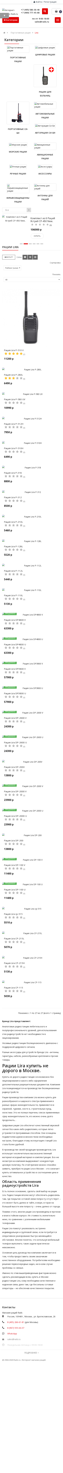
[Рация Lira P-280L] (31, 370)
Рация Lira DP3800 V (15, 668)
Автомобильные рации (45, 115)
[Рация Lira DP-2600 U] (31, 737)
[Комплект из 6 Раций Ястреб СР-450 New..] (15, 218)
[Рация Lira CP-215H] (31, 958)
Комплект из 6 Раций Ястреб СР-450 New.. (42, 220)
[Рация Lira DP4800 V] (31, 615)
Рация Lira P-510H (13, 448)
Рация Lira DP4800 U (15, 644)
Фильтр (9, 257)
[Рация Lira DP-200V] (31, 762)
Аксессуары (45, 173)
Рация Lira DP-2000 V (15, 791)
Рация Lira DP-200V (14, 766)
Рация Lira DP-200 (13, 840)
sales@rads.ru (14, 1339)
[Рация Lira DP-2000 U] (31, 811)
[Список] (30, 257)
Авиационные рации (45, 156)
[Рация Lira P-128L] (31, 541)
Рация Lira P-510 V (14, 350)
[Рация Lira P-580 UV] (31, 394)
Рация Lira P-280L (13, 374)
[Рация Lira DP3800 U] (31, 688)
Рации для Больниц (45, 93)
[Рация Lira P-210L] (31, 517)
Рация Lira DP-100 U (14, 889)
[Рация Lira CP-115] (31, 982)
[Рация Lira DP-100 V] (31, 860)
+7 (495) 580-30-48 (30, 9)
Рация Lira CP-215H (14, 963)
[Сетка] (25, 257)
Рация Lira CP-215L (14, 938)
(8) (24, 379)
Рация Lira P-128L (13, 546)
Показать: (56, 274)
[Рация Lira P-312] (31, 492)
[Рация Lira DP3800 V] (31, 664)
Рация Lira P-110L (13, 595)
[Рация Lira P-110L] (31, 590)
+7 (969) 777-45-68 (30, 12)
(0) (51, 225)
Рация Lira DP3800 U (15, 693)
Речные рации (18, 173)
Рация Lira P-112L (13, 570)
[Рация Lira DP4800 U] (31, 639)
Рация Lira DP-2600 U (15, 742)
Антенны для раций (45, 197)
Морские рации (18, 151)
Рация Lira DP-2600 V (15, 717)
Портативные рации (21, 33)
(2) (24, 354)
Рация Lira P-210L (13, 521)
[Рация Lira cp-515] (31, 909)
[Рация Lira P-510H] (31, 443)
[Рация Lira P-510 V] (31, 318)
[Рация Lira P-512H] (31, 419)
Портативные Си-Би (18, 131)
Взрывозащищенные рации (18, 199)
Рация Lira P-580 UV (14, 399)
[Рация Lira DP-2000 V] (31, 786)
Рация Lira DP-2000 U (15, 815)
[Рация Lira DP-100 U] (31, 884)
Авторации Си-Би (45, 132)
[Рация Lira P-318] (31, 468)
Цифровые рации (45, 54)
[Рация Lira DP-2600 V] (31, 713)
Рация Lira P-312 (13, 497)
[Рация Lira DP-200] (31, 835)
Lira (36, 33)
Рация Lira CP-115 (13, 987)
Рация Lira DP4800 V (15, 619)
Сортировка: (55, 262)
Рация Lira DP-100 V (14, 865)
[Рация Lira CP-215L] (31, 933)
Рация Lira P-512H (13, 423)
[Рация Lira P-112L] (31, 566)
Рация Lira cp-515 (13, 913)
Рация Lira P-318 (13, 472)
